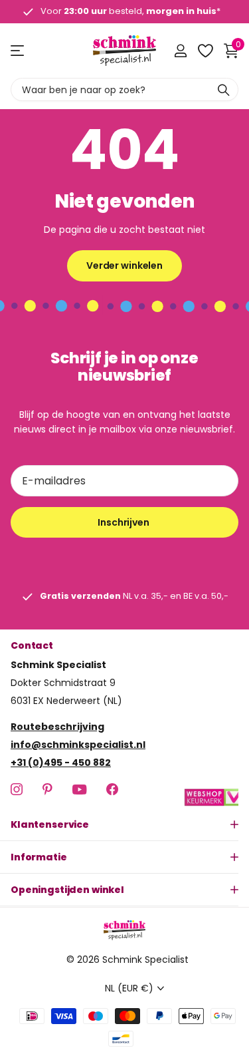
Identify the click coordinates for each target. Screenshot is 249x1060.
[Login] (180, 51)
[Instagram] (17, 790)
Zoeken (223, 89)
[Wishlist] (204, 51)
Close (124, 825)
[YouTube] (79, 790)
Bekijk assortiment (18, 51)
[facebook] (112, 790)
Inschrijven (124, 522)
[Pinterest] (47, 790)
